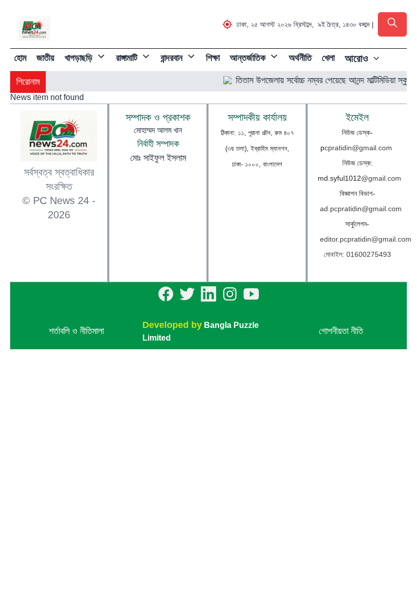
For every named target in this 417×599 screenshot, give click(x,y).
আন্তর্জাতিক (247, 58)
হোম (20, 58)
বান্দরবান (172, 58)
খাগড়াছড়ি (79, 58)
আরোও (356, 58)
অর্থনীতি (300, 58)
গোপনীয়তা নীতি (341, 331)
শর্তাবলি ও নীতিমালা (76, 331)
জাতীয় (45, 58)
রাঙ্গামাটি (126, 58)
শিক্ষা (213, 58)
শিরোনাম (28, 82)
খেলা (328, 58)
